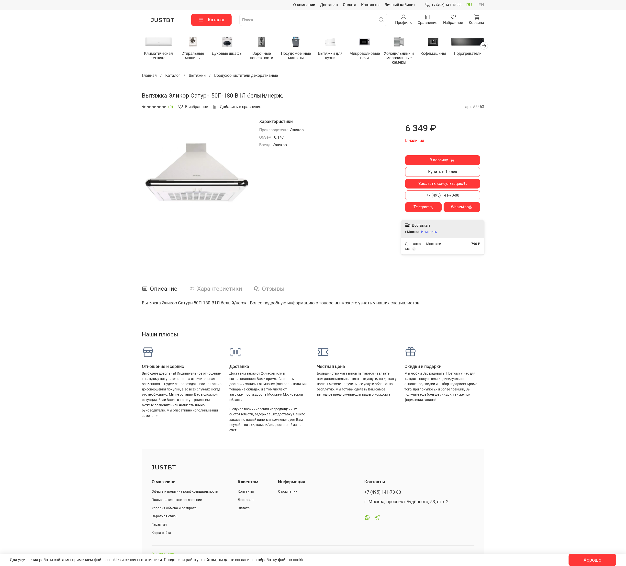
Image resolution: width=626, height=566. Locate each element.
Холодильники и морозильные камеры (399, 58)
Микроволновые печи (364, 55)
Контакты (370, 4)
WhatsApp (460, 207)
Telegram (422, 207)
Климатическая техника (158, 55)
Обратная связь (165, 516)
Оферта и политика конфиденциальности (185, 491)
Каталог (216, 19)
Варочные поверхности (261, 55)
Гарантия (159, 524)
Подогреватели (467, 53)
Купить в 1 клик (442, 171)
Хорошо (592, 560)
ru (469, 5)
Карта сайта (161, 533)
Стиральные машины (192, 55)
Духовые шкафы (227, 53)
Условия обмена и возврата (174, 508)
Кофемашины (433, 53)
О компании (304, 4)
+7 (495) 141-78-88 (446, 5)
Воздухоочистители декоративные (246, 75)
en (481, 5)
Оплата (349, 4)
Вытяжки (197, 75)
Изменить (429, 232)
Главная (149, 75)
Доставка (329, 4)
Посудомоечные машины (296, 55)
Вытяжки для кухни (330, 55)
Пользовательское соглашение (177, 500)
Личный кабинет (399, 4)
